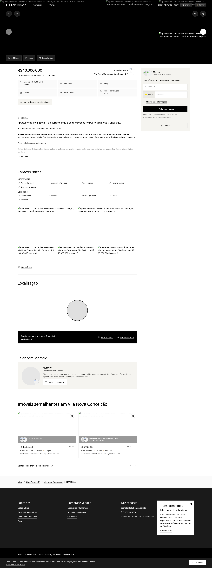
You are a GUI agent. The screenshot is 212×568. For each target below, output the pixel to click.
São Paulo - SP (33, 482)
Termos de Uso (171, 115)
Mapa (31, 58)
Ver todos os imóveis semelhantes (33, 466)
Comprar (37, 5)
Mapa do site (68, 554)
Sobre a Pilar (171, 5)
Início (20, 482)
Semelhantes (47, 58)
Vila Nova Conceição (53, 482)
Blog (160, 5)
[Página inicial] (16, 5)
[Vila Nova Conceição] (9, 14)
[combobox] (149, 94)
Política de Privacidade (162, 118)
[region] (106, 32)
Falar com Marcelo (167, 109)
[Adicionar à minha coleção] (195, 14)
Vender (52, 5)
